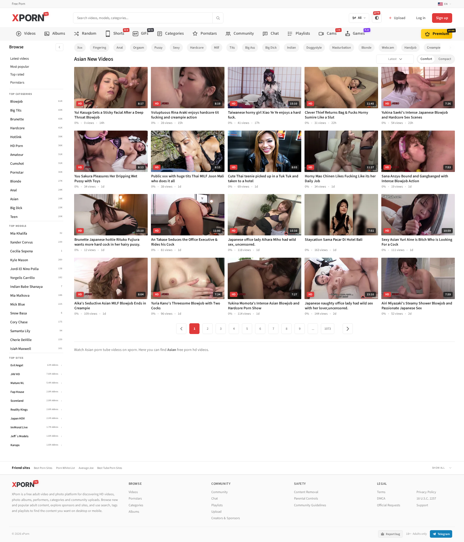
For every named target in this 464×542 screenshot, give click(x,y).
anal (120, 47)
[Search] (217, 18)
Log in (420, 17)
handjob (410, 47)
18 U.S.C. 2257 (426, 498)
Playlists (217, 505)
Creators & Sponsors (225, 518)
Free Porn (18, 4)
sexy (176, 47)
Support (422, 505)
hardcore (197, 47)
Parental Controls (306, 498)
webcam (388, 47)
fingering (99, 47)
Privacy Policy (426, 492)
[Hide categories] (59, 47)
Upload (216, 511)
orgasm (138, 47)
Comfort (426, 59)
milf (216, 47)
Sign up (442, 17)
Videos (133, 492)
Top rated (17, 74)
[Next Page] (348, 328)
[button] (451, 47)
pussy (158, 47)
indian (291, 47)
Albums (134, 511)
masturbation (341, 47)
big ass (250, 47)
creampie (433, 47)
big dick (271, 47)
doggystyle (314, 47)
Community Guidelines (310, 505)
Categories (136, 505)
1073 (327, 328)
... (313, 328)
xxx (79, 47)
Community (219, 492)
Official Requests (388, 505)
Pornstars (17, 82)
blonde (366, 47)
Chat (214, 498)
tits (232, 47)
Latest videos (19, 58)
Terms (381, 492)
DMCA (381, 498)
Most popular (19, 66)
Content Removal (306, 492)
